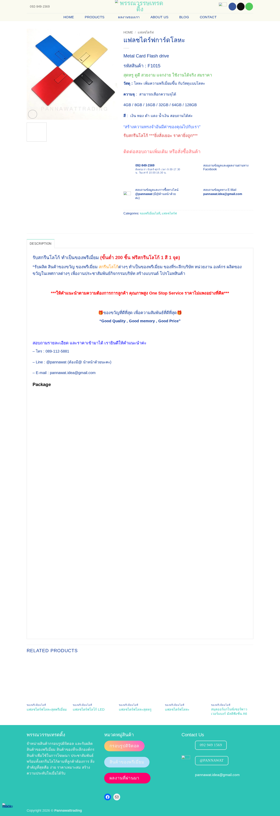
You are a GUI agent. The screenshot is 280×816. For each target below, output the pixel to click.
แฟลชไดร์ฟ (146, 32)
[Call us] (249, 6)
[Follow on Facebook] (232, 6)
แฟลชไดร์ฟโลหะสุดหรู (135, 709)
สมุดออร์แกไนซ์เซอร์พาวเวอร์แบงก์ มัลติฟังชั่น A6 (229, 711)
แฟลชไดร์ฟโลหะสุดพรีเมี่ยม (47, 709)
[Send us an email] (241, 6)
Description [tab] (40, 243)
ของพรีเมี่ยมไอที (150, 213)
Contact (208, 17)
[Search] (248, 17)
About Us (159, 17)
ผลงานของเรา (129, 17)
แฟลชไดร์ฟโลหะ (177, 709)
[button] (32, 114)
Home (68, 17)
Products (95, 17)
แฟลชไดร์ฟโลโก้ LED (89, 709)
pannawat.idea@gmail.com (217, 775)
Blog (184, 17)
